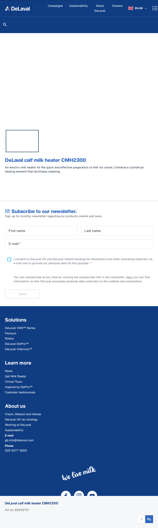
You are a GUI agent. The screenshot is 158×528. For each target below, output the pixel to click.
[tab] (22, 141)
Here (129, 277)
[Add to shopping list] (149, 519)
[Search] (5, 25)
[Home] (17, 8)
